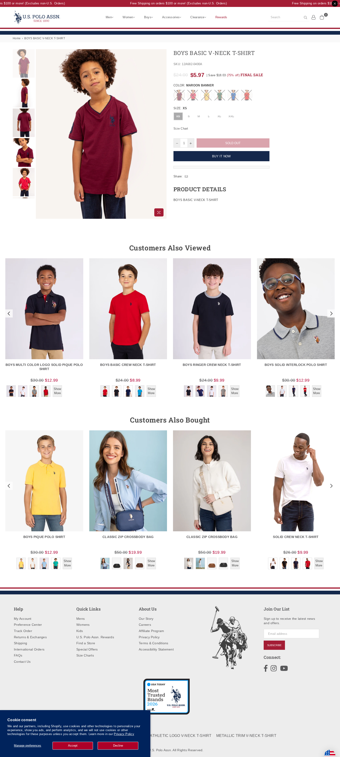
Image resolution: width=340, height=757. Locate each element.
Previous (40, 134)
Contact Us (22, 661)
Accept (72, 745)
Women (128, 17)
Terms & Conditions (153, 643)
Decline (118, 745)
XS (178, 116)
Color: (193, 85)
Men (109, 17)
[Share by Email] (186, 176)
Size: (180, 108)
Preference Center (28, 624)
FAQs (18, 655)
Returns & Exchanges (30, 637)
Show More (57, 391)
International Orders (29, 649)
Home (17, 38)
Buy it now (221, 156)
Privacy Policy (124, 734)
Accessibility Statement (156, 649)
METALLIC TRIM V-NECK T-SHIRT (246, 736)
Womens (83, 624)
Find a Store (85, 643)
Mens (80, 618)
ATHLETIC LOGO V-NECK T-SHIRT (180, 736)
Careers (145, 624)
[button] (8, 313)
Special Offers (87, 649)
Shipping (20, 643)
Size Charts (85, 655)
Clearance (197, 17)
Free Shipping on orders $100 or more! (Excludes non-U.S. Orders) (172, 3)
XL (219, 116)
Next (162, 134)
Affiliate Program (151, 631)
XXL (231, 116)
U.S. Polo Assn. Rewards (95, 637)
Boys (147, 17)
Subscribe (274, 645)
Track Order (23, 631)
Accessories (170, 17)
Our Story (146, 618)
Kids (79, 631)
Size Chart (180, 128)
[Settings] (313, 17)
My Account (22, 618)
